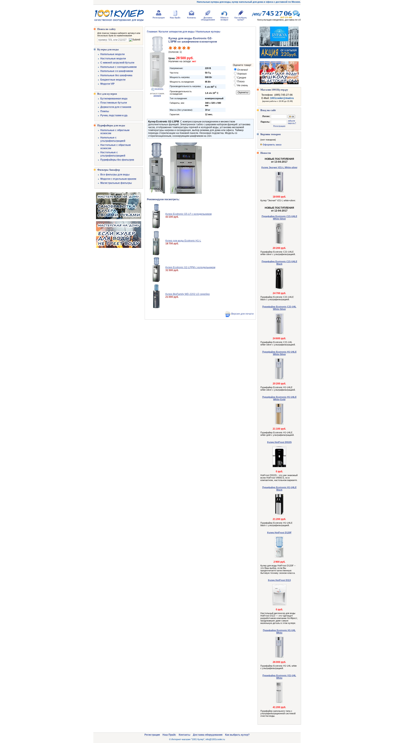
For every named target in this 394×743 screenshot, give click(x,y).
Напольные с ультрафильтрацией (112, 139)
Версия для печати (242, 313)
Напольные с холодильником (118, 67)
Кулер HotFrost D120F (279, 532)
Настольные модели (113, 58)
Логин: (266, 116)
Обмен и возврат (224, 19)
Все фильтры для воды (114, 174)
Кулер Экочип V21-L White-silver (279, 167)
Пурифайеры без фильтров (117, 159)
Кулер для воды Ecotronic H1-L (183, 240)
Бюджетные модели (112, 79)
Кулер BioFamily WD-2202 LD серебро (187, 294)
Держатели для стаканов (115, 107)
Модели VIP (107, 83)
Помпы (104, 111)
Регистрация (159, 18)
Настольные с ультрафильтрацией (112, 154)
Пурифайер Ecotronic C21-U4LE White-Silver (279, 217)
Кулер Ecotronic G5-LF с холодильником (188, 214)
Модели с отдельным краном (118, 178)
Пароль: (265, 122)
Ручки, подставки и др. (114, 115)
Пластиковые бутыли (113, 102)
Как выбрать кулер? (241, 19)
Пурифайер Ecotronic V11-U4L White (279, 676)
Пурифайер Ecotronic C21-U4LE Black (279, 262)
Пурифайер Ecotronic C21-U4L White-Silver (279, 307)
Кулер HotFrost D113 (279, 580)
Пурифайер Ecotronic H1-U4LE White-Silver (279, 353)
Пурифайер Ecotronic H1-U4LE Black (279, 488)
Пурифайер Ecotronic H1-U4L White (279, 631)
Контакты (191, 18)
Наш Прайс (175, 18)
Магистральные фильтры (116, 183)
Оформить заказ (272, 144)
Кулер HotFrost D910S (279, 442)
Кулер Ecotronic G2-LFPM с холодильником (190, 267)
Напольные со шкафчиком (116, 71)
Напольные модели (112, 54)
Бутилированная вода (113, 98)
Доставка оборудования (208, 19)
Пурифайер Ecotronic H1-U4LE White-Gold (279, 398)
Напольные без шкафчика (116, 75)
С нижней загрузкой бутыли (117, 62)
